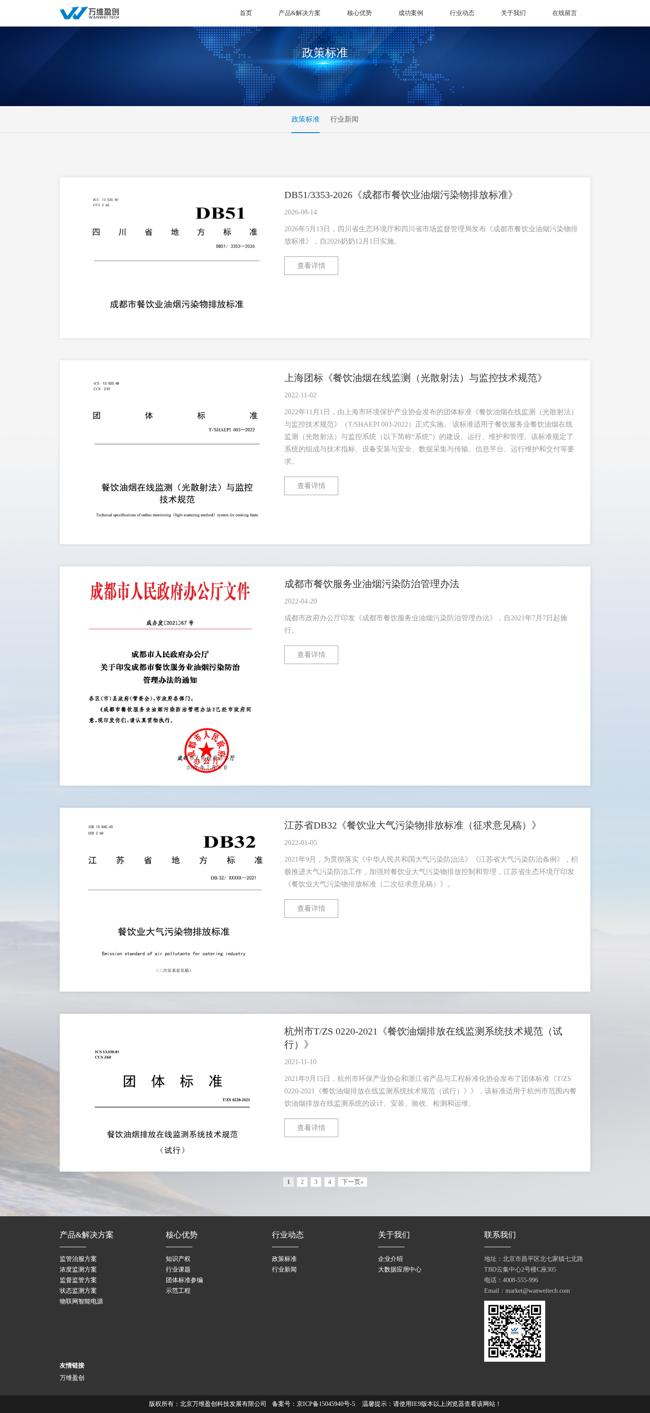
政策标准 (305, 119)
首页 (246, 13)
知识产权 (178, 1259)
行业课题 (178, 1269)
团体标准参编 (184, 1280)
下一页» (352, 1182)
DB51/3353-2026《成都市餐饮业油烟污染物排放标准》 (401, 194)
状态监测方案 (78, 1290)
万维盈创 (72, 1378)
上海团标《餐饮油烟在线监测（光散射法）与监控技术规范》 (415, 377)
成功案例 (410, 13)
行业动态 (462, 13)
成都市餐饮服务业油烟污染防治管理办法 (371, 583)
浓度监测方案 (78, 1269)
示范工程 (178, 1290)
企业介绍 (390, 1259)
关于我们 (513, 13)
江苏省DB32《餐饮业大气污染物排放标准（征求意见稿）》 (412, 825)
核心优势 (359, 13)
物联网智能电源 (81, 1301)
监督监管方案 (78, 1280)
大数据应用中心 (399, 1269)
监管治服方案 (78, 1259)
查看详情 (311, 265)
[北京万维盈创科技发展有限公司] (89, 12)
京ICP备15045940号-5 (326, 1404)
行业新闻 (344, 119)
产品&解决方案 (300, 13)
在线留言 (564, 13)
